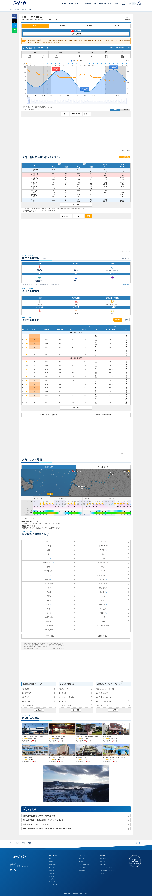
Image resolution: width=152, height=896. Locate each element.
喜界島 (48, 600)
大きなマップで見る (28, 518)
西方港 (58, 528)
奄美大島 (102, 604)
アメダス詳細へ (127, 284)
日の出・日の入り (54, 882)
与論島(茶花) (48, 630)
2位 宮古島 (63, 693)
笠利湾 (103, 600)
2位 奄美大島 (26, 693)
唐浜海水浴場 (37, 523)
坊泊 (48, 567)
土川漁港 (52, 528)
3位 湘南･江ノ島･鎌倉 (66, 697)
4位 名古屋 (63, 701)
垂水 (103, 554)
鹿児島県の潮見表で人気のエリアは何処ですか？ (40, 816)
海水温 (117, 25)
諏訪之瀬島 (103, 588)
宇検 (48, 609)
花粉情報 (51, 876)
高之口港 (44, 528)
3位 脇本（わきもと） (104, 697)
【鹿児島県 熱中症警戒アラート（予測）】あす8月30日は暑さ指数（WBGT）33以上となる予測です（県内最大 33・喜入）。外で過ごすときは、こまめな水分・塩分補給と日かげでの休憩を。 (76, 41)
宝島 (103, 596)
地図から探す (103, 636)
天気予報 (51, 867)
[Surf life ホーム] (20, 4)
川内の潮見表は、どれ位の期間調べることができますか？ (43, 820)
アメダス (51, 879)
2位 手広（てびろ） (103, 693)
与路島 (48, 621)
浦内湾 (103, 542)
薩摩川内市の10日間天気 (48, 415)
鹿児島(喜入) (47, 562)
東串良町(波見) (103, 562)
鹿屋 (103, 558)
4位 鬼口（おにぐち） (104, 701)
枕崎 (102, 567)
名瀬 (47, 604)
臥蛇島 (48, 592)
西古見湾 (103, 609)
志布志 (47, 558)
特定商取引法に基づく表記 (107, 870)
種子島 (102, 579)
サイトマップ (103, 864)
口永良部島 (103, 583)
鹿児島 (102, 550)
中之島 (102, 592)
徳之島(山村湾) (49, 625)
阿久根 (48, 542)
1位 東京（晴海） (65, 689)
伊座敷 (103, 571)
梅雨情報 (51, 873)
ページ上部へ (138, 843)
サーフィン (82, 858)
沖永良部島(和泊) (103, 625)
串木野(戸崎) (103, 546)
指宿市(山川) (48, 571)
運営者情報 (103, 861)
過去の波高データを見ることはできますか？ (38, 824)
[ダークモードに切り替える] (132, 3)
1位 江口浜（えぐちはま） (105, 689)
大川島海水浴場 (26, 523)
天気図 (62, 25)
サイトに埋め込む (124, 157)
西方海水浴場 (47, 523)
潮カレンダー (52, 864)
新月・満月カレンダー (55, 885)
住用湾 (48, 613)
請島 (103, 621)
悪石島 (48, 596)
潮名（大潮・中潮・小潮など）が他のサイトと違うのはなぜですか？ (47, 828)
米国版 (102, 873)
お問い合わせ (103, 858)
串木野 (48, 546)
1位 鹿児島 (25, 689)
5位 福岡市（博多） (66, 705)
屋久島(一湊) (48, 583)
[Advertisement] (76, 134)
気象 (18, 9)
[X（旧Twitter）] (11, 870)
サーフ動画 (82, 867)
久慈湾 (102, 613)
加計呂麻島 (49, 617)
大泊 (47, 575)
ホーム (12, 9)
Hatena (15, 26)
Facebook (14, 17)
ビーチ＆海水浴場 (84, 864)
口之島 (48, 588)
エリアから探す (49, 636)
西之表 (47, 579)
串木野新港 (25, 528)
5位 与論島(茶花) (28, 705)
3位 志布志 (25, 697)
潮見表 (24, 9)
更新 (88, 216)
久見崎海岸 (56, 523)
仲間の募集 (82, 870)
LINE (15, 31)
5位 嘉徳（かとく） (103, 705)
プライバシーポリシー (106, 867)
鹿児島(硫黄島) (102, 575)
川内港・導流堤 (35, 528)
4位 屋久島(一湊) (28, 701)
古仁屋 (103, 617)
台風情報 (51, 870)
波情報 (89, 25)
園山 (48, 550)
